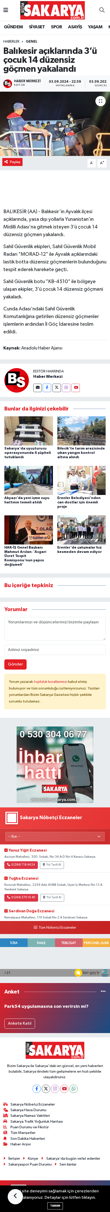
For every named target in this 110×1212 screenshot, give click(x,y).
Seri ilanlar (68, 1164)
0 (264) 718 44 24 (23, 864)
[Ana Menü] (5, 10)
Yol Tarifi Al (53, 864)
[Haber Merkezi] (16, 380)
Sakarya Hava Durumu (28, 1110)
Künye (33, 1158)
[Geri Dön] (15, 1196)
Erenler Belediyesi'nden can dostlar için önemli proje (79, 502)
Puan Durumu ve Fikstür (29, 1127)
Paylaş (15, 162)
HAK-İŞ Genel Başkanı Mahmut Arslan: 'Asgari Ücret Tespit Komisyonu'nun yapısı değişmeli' (25, 556)
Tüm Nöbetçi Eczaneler (57, 927)
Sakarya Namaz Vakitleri (30, 1116)
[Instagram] (66, 388)
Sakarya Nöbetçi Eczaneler (32, 1104)
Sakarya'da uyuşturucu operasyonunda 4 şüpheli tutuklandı (27, 453)
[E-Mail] (37, 388)
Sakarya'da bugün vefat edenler (73, 1158)
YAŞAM (95, 27)
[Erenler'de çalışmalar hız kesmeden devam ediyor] (81, 530)
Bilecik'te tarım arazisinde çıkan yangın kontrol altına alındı (81, 453)
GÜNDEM (13, 27)
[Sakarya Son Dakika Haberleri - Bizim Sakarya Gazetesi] (52, 10)
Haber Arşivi (20, 1144)
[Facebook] (47, 388)
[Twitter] (56, 388)
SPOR (56, 27)
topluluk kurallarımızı (51, 682)
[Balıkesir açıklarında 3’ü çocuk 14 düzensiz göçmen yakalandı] (55, 124)
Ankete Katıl (19, 1023)
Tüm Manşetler (23, 1133)
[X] (46, 1089)
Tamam (55, 1205)
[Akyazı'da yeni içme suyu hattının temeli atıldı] (28, 480)
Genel (31, 41)
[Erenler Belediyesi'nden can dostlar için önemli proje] (81, 480)
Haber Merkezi (47, 376)
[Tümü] (103, 992)
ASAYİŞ (75, 27)
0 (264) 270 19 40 (23, 897)
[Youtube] (75, 388)
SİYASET (37, 27)
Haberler (11, 41)
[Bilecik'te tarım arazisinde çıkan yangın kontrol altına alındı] (81, 431)
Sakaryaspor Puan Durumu (30, 1164)
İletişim (14, 1158)
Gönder (15, 664)
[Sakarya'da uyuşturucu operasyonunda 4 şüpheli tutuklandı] (28, 431)
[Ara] (102, 10)
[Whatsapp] (73, 1089)
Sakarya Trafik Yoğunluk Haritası (36, 1121)
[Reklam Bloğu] (55, 764)
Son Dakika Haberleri (27, 1139)
